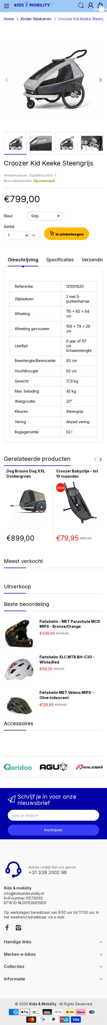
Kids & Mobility (43, 1004)
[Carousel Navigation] (98, 459)
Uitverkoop (17, 586)
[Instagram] (18, 928)
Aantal (9, 226)
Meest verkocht (23, 561)
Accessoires (18, 723)
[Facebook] (7, 928)
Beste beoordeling (26, 604)
